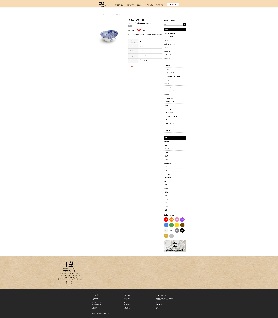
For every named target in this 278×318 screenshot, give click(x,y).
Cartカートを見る (127, 303)
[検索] (184, 24)
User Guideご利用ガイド (127, 308)
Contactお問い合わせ (127, 294)
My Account (159, 4)
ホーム (93, 14)
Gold (166, 235)
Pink (177, 219)
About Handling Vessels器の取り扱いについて (98, 303)
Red (166, 219)
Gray (177, 230)
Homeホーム (157, 308)
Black (182, 230)
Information (130, 4)
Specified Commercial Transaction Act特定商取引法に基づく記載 (165, 299)
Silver (171, 235)
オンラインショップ (100, 14)
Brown (182, 225)
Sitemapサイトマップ (159, 303)
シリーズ (106, 14)
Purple (182, 219)
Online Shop (119, 4)
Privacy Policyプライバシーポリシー (161, 294)
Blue (130, 25)
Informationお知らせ (95, 299)
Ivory (166, 230)
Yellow (176, 225)
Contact (150, 4)
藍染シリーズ (111, 14)
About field (140, 4)
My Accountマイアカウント (127, 299)
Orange (171, 219)
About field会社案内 (94, 308)
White (171, 230)
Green (171, 225)
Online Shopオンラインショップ (96, 294)
